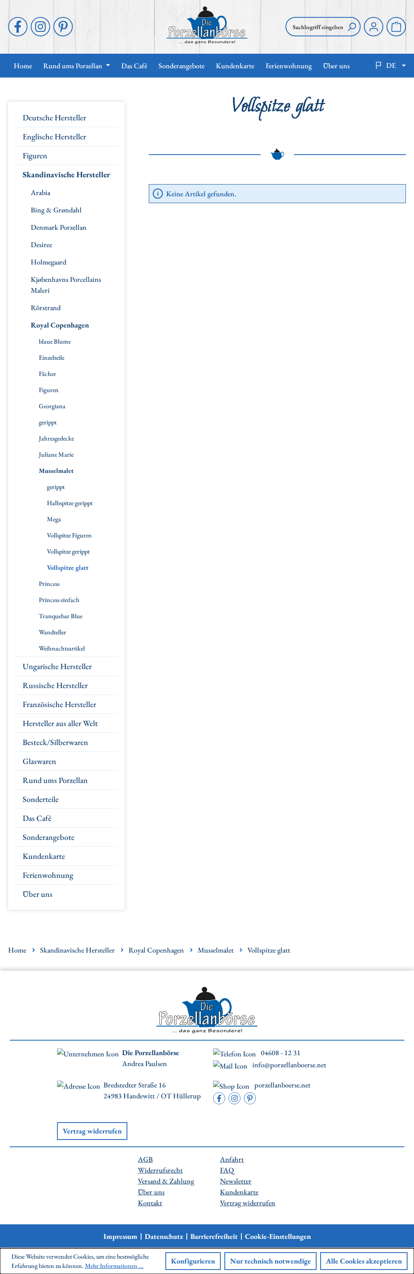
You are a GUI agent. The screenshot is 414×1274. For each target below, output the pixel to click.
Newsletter (235, 1181)
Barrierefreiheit (214, 1236)
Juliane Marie (56, 454)
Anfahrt (232, 1159)
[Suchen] (352, 26)
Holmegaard (48, 262)
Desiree (41, 244)
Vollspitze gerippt (68, 551)
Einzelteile (51, 357)
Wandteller (52, 632)
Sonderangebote (48, 837)
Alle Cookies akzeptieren (364, 1261)
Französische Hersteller (59, 704)
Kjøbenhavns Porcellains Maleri (66, 285)
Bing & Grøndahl (56, 209)
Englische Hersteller (54, 136)
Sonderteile (41, 799)
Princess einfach (59, 600)
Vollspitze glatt (68, 567)
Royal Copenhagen (60, 325)
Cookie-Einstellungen (278, 1236)
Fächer (47, 373)
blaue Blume (55, 341)
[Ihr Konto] (373, 26)
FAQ (227, 1170)
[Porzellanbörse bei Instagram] (40, 26)
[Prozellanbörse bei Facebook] (17, 26)
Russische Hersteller (55, 685)
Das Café (37, 818)
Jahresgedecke (56, 438)
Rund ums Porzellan (55, 780)
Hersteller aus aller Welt (60, 723)
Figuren (35, 155)
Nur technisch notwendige (270, 1261)
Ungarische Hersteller (57, 666)
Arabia (40, 192)
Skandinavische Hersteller (66, 174)
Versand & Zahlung (166, 1181)
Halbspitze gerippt (70, 503)
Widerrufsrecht (160, 1170)
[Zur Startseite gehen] (207, 25)
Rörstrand (46, 307)
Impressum (120, 1236)
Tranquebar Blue (60, 616)
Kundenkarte (44, 856)
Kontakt (150, 1202)
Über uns (38, 894)
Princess (49, 583)
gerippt (48, 422)
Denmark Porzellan (59, 227)
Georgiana (52, 406)
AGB (145, 1159)
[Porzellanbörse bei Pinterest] (63, 26)
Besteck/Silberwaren (55, 742)
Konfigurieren (193, 1261)
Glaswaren (39, 761)
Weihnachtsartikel (62, 648)
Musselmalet (56, 470)
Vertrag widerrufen (92, 1130)
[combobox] (314, 26)
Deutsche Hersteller (54, 117)
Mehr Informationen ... (114, 1265)
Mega (54, 519)
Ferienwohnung (48, 875)
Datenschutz (164, 1236)
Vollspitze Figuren (69, 535)
